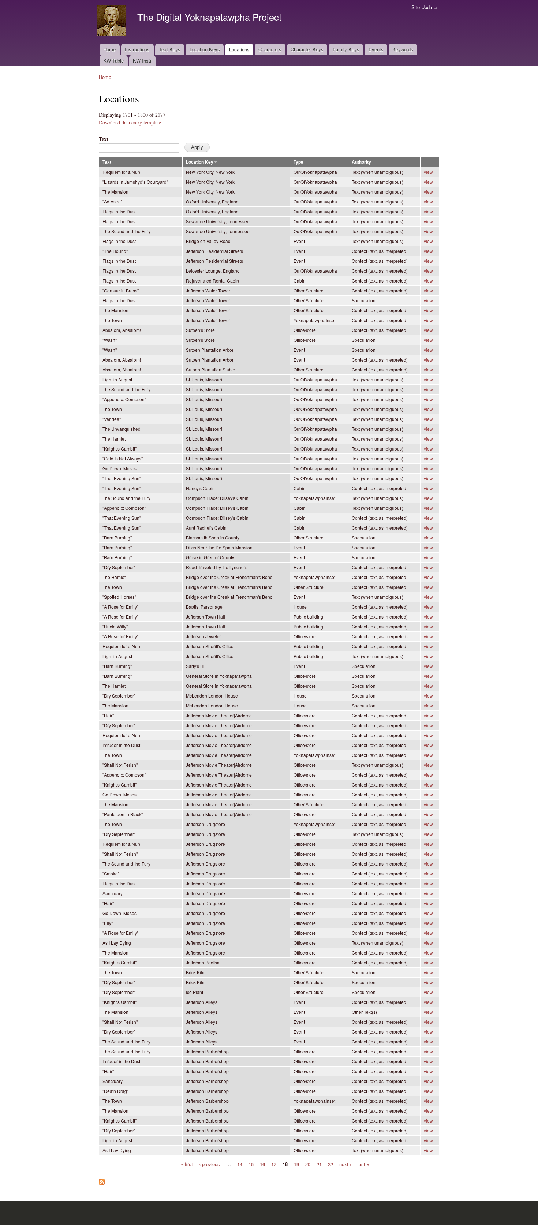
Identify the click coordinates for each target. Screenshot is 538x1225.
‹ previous (209, 1163)
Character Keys (307, 49)
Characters (269, 49)
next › (345, 1163)
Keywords (402, 49)
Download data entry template (130, 122)
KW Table (113, 60)
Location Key (199, 162)
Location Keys (205, 49)
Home (109, 49)
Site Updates (425, 7)
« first (187, 1163)
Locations (239, 49)
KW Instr (142, 60)
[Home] (112, 22)
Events (376, 49)
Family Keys (346, 49)
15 (251, 1163)
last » (363, 1163)
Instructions (137, 49)
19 (296, 1163)
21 (319, 1163)
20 (307, 1163)
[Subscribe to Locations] (102, 1180)
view (428, 172)
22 (330, 1163)
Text (103, 139)
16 (262, 1163)
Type (298, 162)
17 (273, 1163)
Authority (361, 162)
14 (239, 1163)
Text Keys (169, 49)
